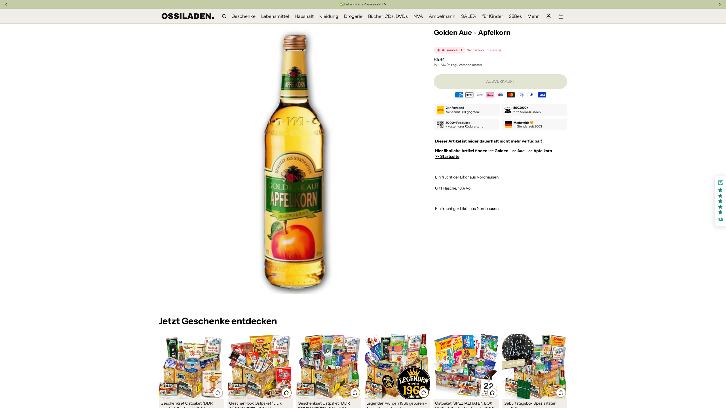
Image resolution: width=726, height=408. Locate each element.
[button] (720, 201)
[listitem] (533, 16)
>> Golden (498, 150)
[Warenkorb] (561, 16)
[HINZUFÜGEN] (218, 393)
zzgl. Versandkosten (466, 65)
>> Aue (518, 150)
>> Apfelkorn (540, 150)
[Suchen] (224, 16)
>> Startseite (447, 156)
